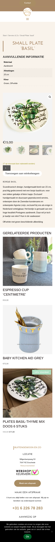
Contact (27, 3)
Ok (27, 536)
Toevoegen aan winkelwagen (22, 173)
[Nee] (52, 531)
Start (5, 35)
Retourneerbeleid (27, 466)
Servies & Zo (13, 35)
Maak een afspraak (27, 483)
